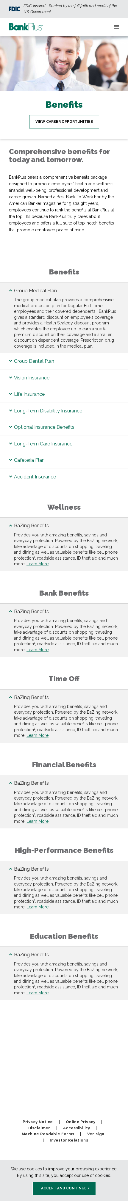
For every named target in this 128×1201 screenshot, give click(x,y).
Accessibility (76, 1128)
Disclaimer (39, 1128)
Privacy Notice (38, 1122)
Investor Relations (69, 1140)
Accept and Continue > (65, 1188)
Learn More (37, 563)
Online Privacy (81, 1122)
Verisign (95, 1134)
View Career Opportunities (64, 122)
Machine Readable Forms (48, 1134)
